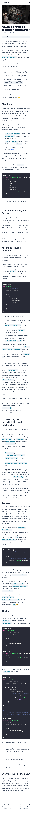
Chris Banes (5, 2)
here (12, 149)
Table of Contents (11, 37)
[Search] (24, 2)
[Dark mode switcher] (26, 2)
